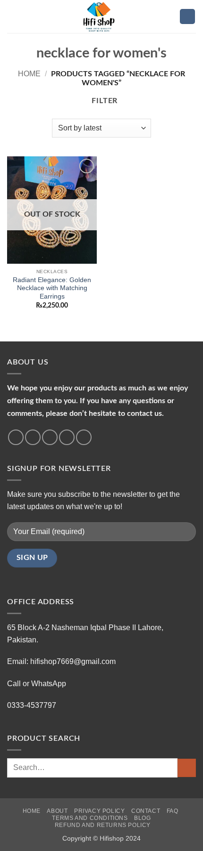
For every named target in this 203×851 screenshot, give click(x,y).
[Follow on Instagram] (33, 437)
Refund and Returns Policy (103, 825)
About (57, 811)
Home (29, 74)
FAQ (172, 811)
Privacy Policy (99, 811)
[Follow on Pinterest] (84, 437)
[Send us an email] (67, 437)
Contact (145, 811)
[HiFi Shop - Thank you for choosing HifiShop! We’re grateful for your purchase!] (101, 16)
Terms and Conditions (89, 818)
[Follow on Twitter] (50, 437)
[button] (12, 16)
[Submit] (187, 768)
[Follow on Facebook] (16, 437)
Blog (142, 818)
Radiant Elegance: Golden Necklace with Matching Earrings (52, 288)
